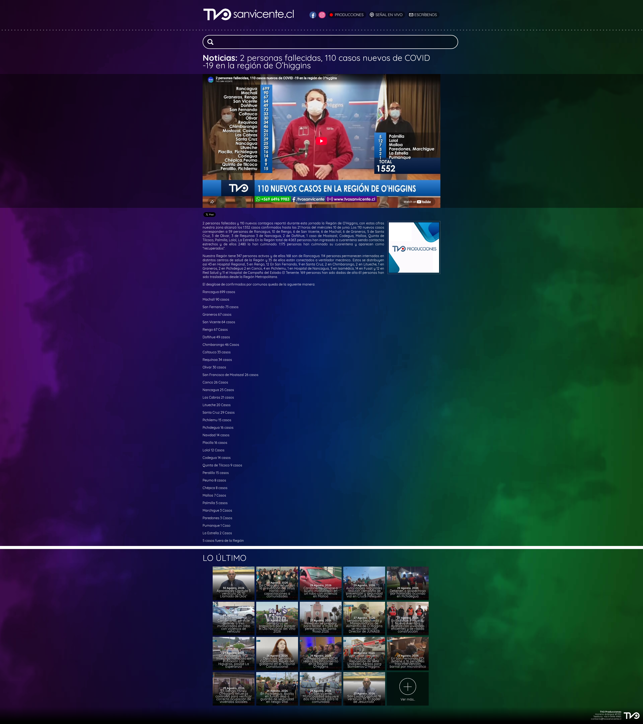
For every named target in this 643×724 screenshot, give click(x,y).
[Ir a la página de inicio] (249, 27)
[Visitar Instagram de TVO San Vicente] (321, 14)
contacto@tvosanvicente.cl (606, 718)
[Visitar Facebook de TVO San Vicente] (312, 14)
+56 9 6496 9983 (612, 716)
